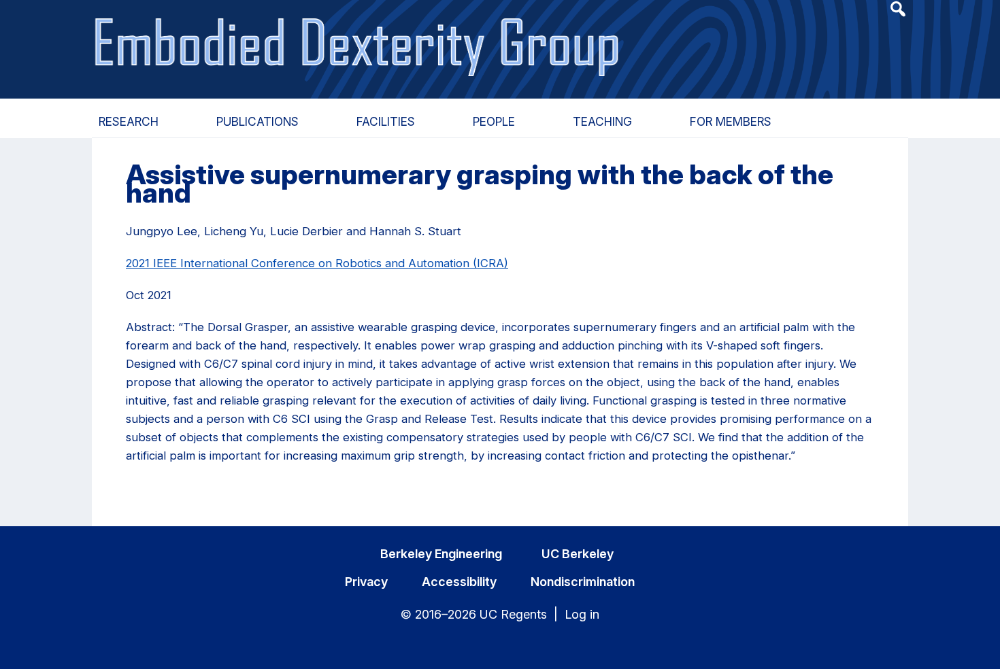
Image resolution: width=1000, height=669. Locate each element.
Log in (582, 614)
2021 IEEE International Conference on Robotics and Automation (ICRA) (317, 263)
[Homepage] (359, 32)
